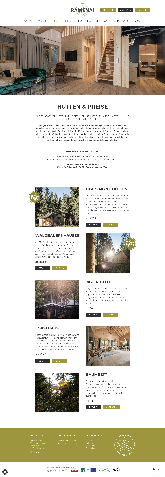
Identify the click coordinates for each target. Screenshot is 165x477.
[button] (5, 472)
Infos (137, 21)
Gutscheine (109, 10)
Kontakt (89, 441)
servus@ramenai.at (69, 443)
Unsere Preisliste (65, 167)
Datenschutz (91, 448)
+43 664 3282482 (69, 441)
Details (93, 224)
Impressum (90, 446)
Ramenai (27, 21)
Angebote (43, 21)
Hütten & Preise (63, 21)
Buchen (142, 10)
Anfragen (125, 10)
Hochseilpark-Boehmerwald (94, 21)
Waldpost (89, 443)
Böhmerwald (120, 21)
